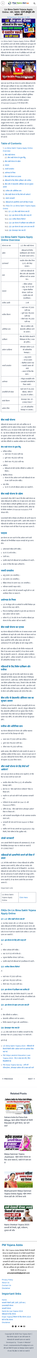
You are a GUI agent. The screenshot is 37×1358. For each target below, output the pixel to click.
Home (4, 1300)
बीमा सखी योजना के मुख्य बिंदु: (17, 157)
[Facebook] (13, 1326)
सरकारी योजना (6, 1308)
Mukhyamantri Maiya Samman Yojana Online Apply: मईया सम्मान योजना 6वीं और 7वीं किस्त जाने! (17, 1194)
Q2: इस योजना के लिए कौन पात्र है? (20, 215)
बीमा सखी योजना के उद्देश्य (12, 161)
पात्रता (7, 165)
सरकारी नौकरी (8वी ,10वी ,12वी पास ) (14, 1303)
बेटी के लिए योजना (7, 1320)
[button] (34, 3)
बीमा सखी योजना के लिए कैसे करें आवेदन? (18, 194)
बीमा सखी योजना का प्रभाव (13, 176)
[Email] (24, 1326)
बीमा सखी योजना (10, 155)
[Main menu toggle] (3, 3)
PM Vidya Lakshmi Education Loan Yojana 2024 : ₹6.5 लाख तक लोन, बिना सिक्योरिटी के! (16, 1058)
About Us (5, 1283)
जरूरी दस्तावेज (9, 169)
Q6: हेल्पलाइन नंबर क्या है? (17, 230)
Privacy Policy (7, 1280)
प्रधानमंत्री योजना (7, 1305)
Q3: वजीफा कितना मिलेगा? (17, 219)
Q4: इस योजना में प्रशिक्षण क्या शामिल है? (22, 223)
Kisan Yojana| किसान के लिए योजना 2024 (16, 1317)
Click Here (23, 897)
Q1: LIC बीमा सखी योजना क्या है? (19, 211)
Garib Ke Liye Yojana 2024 (12, 1311)
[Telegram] (18, 1326)
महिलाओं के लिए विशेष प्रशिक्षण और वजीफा (18, 180)
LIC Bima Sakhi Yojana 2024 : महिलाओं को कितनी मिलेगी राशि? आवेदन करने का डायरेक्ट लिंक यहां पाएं (18, 1048)
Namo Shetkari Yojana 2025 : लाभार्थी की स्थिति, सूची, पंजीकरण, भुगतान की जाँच (17, 1228)
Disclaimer (6, 1288)
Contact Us (6, 1285)
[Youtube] (21, 1326)
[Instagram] (16, 1326)
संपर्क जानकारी (10, 198)
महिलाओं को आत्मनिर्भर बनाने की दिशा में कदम (19, 202)
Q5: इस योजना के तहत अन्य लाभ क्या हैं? (22, 227)
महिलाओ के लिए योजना (9, 1314)
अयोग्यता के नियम (10, 173)
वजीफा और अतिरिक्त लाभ (13, 191)
